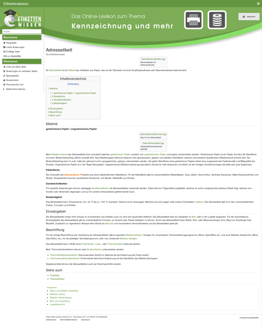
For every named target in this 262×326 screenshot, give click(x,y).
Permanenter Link (14, 84)
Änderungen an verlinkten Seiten (22, 71)
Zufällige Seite (13, 51)
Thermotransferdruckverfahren (65, 258)
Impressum (85, 319)
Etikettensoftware (133, 234)
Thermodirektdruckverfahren (64, 254)
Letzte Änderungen (15, 47)
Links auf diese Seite (16, 66)
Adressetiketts (71, 174)
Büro (194, 216)
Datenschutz (51, 319)
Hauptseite (11, 42)
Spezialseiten (12, 75)
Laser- (98, 243)
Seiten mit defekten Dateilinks (64, 290)
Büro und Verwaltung (60, 300)
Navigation (10, 37)
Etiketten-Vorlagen (128, 238)
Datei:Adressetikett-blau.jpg (153, 134)
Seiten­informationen (15, 88)
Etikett (72, 70)
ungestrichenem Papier (155, 154)
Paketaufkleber (57, 278)
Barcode (110, 223)
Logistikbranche (57, 304)
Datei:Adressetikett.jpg (153, 143)
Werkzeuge (10, 61)
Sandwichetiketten (100, 188)
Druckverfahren (94, 249)
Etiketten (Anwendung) (61, 297)
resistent (199, 201)
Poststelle (54, 275)
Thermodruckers (115, 243)
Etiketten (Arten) (57, 294)
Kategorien (52, 287)
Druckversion (12, 80)
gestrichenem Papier (120, 154)
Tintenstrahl (87, 243)
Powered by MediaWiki (249, 317)
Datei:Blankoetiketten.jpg (153, 58)
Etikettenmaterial (59, 154)
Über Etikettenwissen (68, 319)
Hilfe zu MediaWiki (12, 56)
